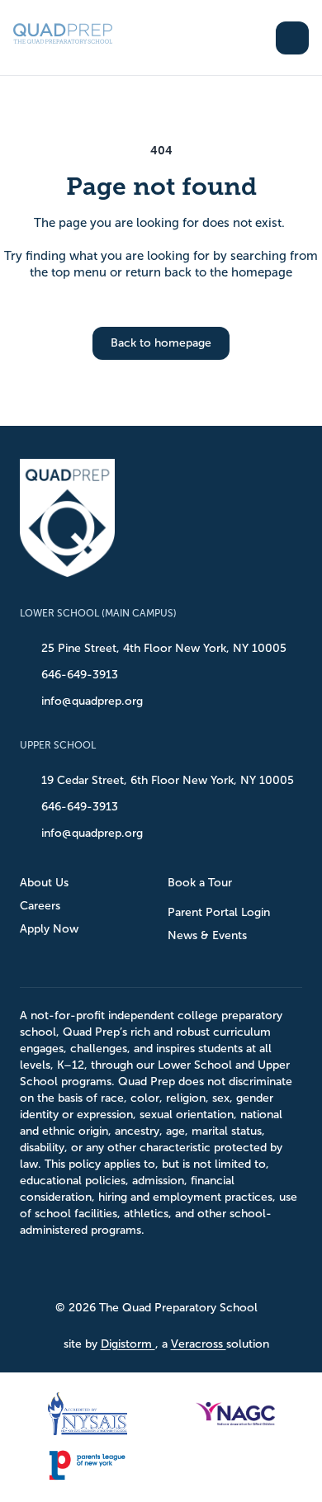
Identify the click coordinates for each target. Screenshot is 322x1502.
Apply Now (49, 929)
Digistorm (128, 1344)
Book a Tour (200, 882)
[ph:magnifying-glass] (252, 37)
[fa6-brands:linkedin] (207, 1267)
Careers (40, 906)
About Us (44, 882)
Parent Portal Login (219, 912)
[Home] (79, 37)
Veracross (198, 1344)
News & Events (207, 935)
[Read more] (124, 1267)
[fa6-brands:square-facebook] (124, 1267)
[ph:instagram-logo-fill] (166, 1267)
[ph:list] (292, 37)
